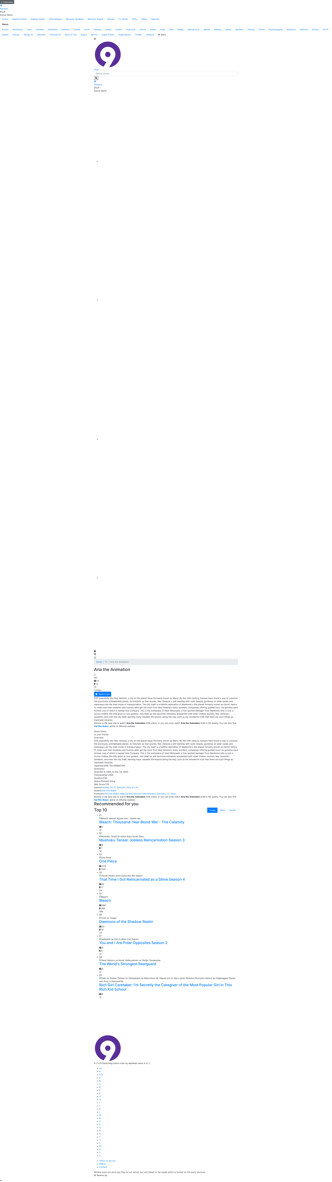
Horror (143, 29)
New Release (55, 19)
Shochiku (161, 793)
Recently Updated (75, 19)
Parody (251, 29)
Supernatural (124, 34)
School (315, 29)
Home (5, 19)
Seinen (5, 34)
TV (106, 662)
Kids (171, 29)
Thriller (138, 34)
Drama (77, 29)
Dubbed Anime (37, 19)
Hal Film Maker (109, 790)
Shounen (41, 34)
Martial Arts (193, 29)
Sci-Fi (325, 29)
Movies (110, 19)
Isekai (153, 29)
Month (233, 810)
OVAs (134, 19)
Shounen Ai (55, 34)
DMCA (102, 1164)
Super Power (108, 34)
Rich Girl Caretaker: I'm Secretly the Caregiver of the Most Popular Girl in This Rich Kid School (165, 987)
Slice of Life (71, 34)
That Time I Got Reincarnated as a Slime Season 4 (142, 879)
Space (84, 34)
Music (228, 29)
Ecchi (87, 29)
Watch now (104, 694)
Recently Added (95, 19)
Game (108, 29)
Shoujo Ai (28, 34)
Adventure (18, 29)
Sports (94, 34)
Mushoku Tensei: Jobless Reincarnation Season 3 (142, 840)
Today (212, 810)
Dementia (52, 29)
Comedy (40, 29)
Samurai (304, 29)
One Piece (108, 861)
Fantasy (97, 29)
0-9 (101, 1074)
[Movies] (168, 300)
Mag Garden (126, 793)
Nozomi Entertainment (144, 793)
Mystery (239, 29)
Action (5, 29)
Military (218, 29)
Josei (162, 29)
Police (262, 29)
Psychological (275, 29)
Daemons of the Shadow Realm (126, 921)
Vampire (150, 34)
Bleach (105, 900)
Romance (291, 29)
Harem (118, 29)
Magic (181, 29)
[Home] (168, 161)
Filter (96, 69)
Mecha (207, 29)
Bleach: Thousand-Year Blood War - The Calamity (141, 822)
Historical (130, 29)
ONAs (144, 19)
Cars (29, 29)
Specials (155, 19)
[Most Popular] (168, 577)
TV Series (123, 19)
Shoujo (16, 34)
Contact (103, 1167)
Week (222, 810)
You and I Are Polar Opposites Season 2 (133, 943)
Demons (65, 29)
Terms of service (107, 1160)
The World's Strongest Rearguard (127, 964)
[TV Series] (168, 439)
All (100, 1068)
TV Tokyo (171, 793)
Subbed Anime (19, 19)
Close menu (8, 2)
